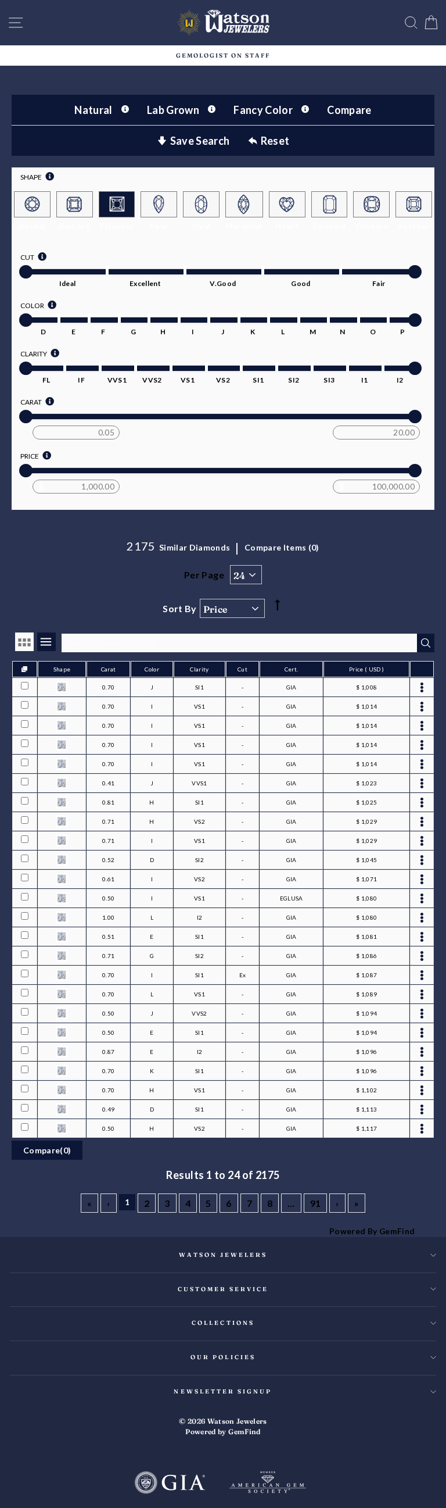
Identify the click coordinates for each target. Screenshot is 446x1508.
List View (46, 641)
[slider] (26, 271)
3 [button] (167, 1203)
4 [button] (187, 1203)
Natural (93, 109)
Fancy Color (263, 109)
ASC (277, 595)
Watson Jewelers (223, 1255)
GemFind (244, 1431)
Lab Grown (173, 109)
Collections (223, 1323)
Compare (349, 109)
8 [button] (269, 1203)
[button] (89, 1203)
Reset (275, 140)
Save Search (200, 140)
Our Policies (223, 1357)
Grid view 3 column (24, 641)
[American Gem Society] (267, 1483)
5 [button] (208, 1203)
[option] (223, 55)
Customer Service (223, 1289)
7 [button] (249, 1203)
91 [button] (315, 1203)
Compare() (47, 1150)
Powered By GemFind (372, 1231)
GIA (291, 687)
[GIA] (169, 1483)
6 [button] (228, 1203)
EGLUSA (291, 898)
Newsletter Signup (223, 1391)
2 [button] (146, 1203)
